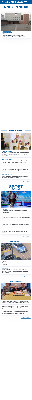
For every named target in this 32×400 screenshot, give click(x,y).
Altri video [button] (26, 277)
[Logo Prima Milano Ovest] (16, 2)
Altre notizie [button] (25, 182)
